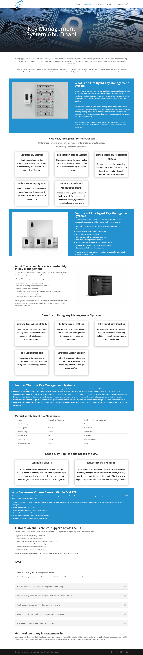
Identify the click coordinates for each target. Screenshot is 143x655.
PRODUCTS (87, 4)
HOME (78, 4)
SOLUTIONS (100, 4)
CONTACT (120, 4)
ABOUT (109, 4)
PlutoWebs (54, 652)
